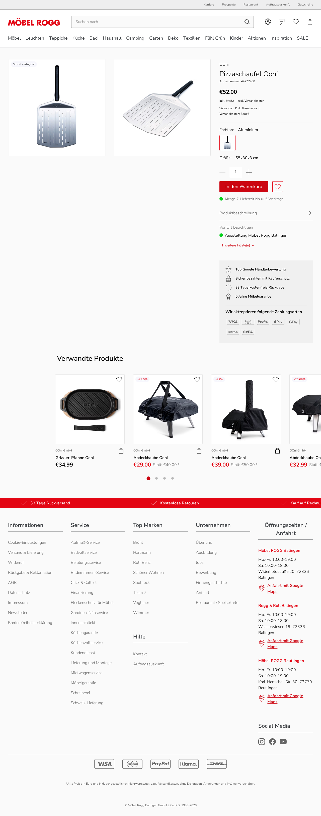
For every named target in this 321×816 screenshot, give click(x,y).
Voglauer (141, 602)
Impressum (18, 602)
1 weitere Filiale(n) (235, 245)
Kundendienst (83, 653)
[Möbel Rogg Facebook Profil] (272, 744)
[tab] (148, 478)
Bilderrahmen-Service (90, 572)
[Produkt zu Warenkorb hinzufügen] (121, 451)
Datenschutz (19, 592)
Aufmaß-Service (85, 542)
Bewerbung (206, 572)
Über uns (204, 542)
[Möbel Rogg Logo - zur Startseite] (34, 22)
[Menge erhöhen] (249, 172)
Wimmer (141, 612)
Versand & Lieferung (26, 552)
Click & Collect (84, 582)
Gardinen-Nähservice (89, 612)
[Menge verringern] (222, 172)
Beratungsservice (86, 562)
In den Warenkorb (243, 187)
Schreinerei (80, 693)
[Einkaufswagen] (310, 22)
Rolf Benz (141, 562)
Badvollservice (84, 552)
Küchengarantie (84, 633)
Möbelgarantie (83, 683)
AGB (12, 582)
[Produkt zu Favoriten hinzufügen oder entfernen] (277, 186)
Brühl (138, 542)
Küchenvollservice (87, 643)
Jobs (200, 562)
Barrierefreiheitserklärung (30, 622)
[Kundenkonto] (268, 22)
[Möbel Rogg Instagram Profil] (261, 744)
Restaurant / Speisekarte (217, 602)
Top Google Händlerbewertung (260, 269)
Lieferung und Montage (91, 663)
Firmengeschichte (211, 582)
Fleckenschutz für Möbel (92, 602)
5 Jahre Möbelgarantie (253, 296)
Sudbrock (141, 582)
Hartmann (142, 552)
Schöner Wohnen (148, 572)
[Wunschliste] (296, 22)
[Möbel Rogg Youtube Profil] (283, 744)
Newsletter (17, 612)
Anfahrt (202, 592)
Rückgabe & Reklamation (30, 572)
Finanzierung (82, 592)
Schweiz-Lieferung (87, 703)
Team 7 (139, 592)
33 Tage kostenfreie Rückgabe (259, 287)
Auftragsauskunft (148, 664)
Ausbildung (206, 552)
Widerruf (16, 562)
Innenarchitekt (83, 622)
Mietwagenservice (86, 673)
